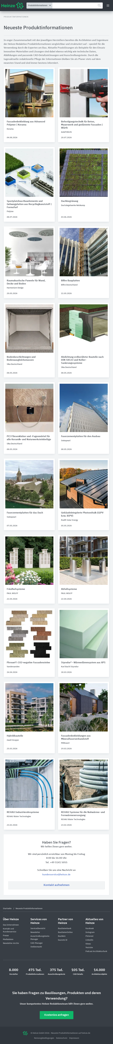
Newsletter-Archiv (11, 943)
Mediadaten (8, 939)
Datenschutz (62, 1038)
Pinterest (89, 936)
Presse (6, 936)
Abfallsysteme (69, 589)
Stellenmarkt (36, 947)
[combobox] (77, 6)
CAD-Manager (36, 943)
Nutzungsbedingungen (44, 1038)
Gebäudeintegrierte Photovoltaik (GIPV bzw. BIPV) (82, 514)
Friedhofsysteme (16, 589)
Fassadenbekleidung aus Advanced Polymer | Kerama (26, 123)
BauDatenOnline (65, 932)
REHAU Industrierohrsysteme (23, 812)
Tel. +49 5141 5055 (56, 862)
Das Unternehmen (11, 925)
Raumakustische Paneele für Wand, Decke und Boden (26, 282)
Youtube (89, 948)
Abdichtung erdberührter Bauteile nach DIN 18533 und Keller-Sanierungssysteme (82, 360)
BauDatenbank (64, 928)
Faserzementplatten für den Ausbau (80, 436)
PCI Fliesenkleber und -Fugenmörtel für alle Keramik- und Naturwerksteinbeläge (29, 438)
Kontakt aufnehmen (56, 885)
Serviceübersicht (37, 928)
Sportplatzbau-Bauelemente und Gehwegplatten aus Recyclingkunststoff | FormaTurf (29, 204)
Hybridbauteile (15, 736)
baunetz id (62, 940)
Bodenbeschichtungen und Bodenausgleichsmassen (21, 358)
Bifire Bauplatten (70, 281)
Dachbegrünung (69, 201)
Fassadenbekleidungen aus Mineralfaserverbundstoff (76, 737)
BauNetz (61, 936)
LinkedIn (89, 940)
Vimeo (88, 944)
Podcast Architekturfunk (96, 951)
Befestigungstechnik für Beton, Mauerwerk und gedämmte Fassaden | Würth (82, 125)
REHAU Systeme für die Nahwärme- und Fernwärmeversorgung (83, 814)
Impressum (74, 1038)
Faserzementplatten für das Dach (25, 513)
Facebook (89, 928)
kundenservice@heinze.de (56, 874)
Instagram (89, 932)
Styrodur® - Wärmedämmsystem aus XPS (83, 662)
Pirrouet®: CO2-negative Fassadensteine (28, 662)
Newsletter (35, 932)
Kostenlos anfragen (56, 1015)
